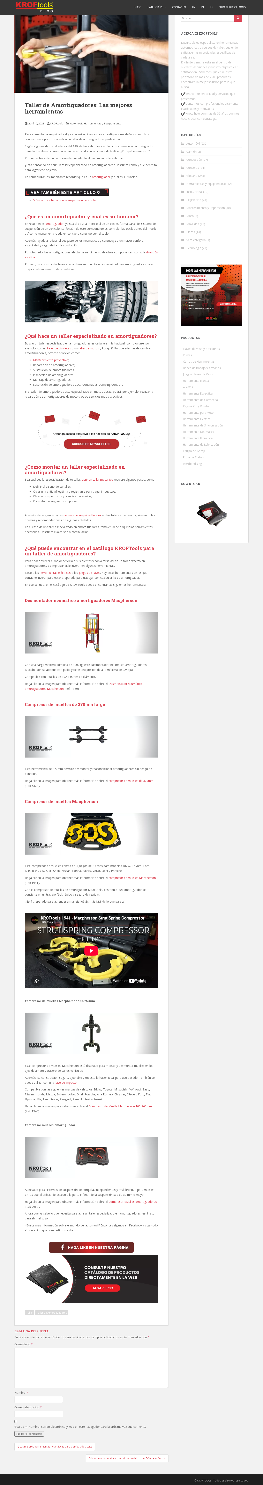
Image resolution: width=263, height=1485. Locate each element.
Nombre (21, 1393)
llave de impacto (66, 1082)
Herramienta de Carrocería (200, 400)
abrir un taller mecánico (97, 479)
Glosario (191, 176)
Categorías (155, 7)
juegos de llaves (89, 573)
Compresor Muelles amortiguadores (132, 1202)
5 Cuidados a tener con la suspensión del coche (64, 200)
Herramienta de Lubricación (201, 444)
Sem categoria (196, 240)
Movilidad (192, 224)
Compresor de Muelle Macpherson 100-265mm (120, 1106)
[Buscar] (238, 18)
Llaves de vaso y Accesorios (201, 349)
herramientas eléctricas (55, 573)
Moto (190, 216)
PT (202, 7)
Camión (191, 151)
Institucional (194, 192)
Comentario (23, 1344)
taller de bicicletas (59, 348)
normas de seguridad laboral (82, 515)
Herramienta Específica (198, 393)
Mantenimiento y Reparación (205, 208)
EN (193, 7)
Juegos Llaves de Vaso (198, 374)
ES (211, 7)
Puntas (187, 355)
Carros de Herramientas (199, 361)
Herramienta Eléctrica (196, 419)
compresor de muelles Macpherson (132, 878)
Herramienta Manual (196, 381)
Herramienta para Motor (199, 413)
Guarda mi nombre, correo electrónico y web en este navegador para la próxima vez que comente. (80, 1427)
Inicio (137, 7)
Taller (29, 1312)
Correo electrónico (28, 1407)
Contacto (179, 7)
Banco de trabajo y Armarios (202, 368)
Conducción (194, 160)
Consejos (192, 168)
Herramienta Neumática (198, 432)
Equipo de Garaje (194, 451)
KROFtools (56, 123)
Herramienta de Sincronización (203, 425)
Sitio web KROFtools (232, 7)
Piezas (190, 232)
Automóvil (76, 123)
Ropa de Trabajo (194, 457)
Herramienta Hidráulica (198, 438)
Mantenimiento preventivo (50, 360)
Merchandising (192, 464)
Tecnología (193, 248)
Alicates (188, 387)
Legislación (193, 200)
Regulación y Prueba (196, 406)
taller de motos (88, 348)
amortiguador (101, 177)
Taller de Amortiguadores (52, 1312)
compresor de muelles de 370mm (130, 781)
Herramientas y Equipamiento (102, 123)
